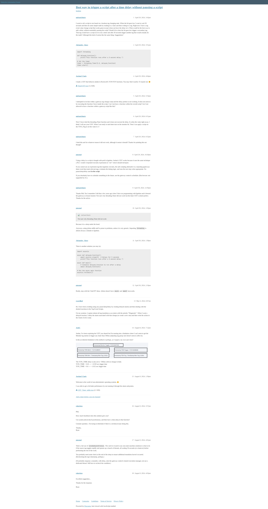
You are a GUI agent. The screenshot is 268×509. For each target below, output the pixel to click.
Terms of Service (106, 501)
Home (78, 501)
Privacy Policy (118, 501)
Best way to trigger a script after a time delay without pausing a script (119, 7)
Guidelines (94, 501)
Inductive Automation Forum (10, 2)
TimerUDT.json (83, 86)
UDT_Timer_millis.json (86, 390)
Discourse (87, 506)
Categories (85, 501)
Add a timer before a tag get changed (88, 397)
